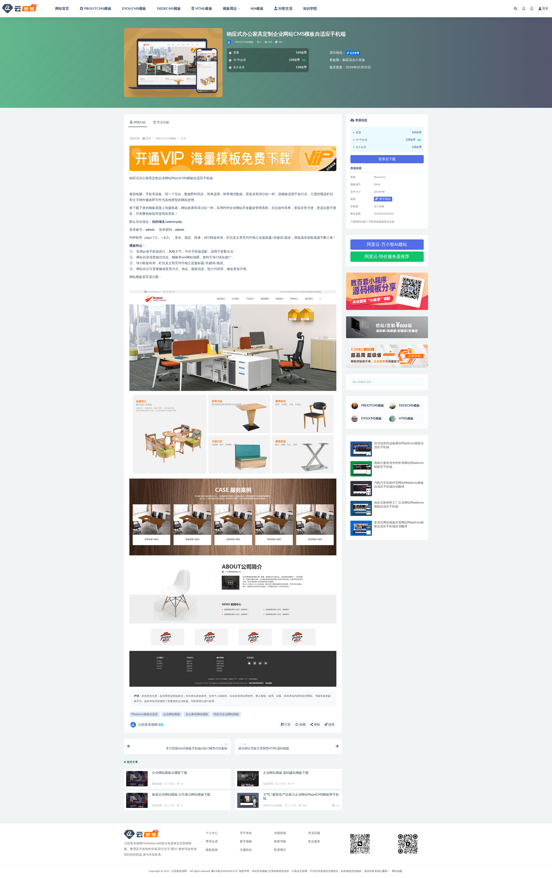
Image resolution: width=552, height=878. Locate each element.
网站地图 (397, 871)
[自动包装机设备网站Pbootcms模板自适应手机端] (361, 449)
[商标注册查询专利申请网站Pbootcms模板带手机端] (361, 468)
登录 (545, 8)
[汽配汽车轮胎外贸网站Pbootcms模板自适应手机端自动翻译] (361, 488)
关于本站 (246, 833)
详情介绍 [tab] (139, 122)
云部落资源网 (150, 724)
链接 (331, 724)
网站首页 (62, 8)
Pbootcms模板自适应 (144, 714)
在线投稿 (280, 833)
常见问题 (314, 833)
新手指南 (246, 841)
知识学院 (310, 8)
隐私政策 (212, 849)
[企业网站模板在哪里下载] (137, 778)
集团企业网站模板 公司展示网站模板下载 (181, 794)
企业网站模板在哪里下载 (169, 772)
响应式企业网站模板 (226, 714)
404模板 (257, 8)
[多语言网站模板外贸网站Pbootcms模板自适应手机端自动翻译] (361, 528)
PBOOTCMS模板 (97, 8)
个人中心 (212, 833)
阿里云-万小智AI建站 (387, 244)
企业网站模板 (171, 714)
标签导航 (280, 841)
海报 (316, 724)
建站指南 (157, 783)
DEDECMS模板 (169, 8)
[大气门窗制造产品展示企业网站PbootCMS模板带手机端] (248, 800)
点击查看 (354, 53)
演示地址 (384, 199)
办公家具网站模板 (197, 714)
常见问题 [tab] (163, 122)
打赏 (287, 724)
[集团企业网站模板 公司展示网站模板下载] (137, 800)
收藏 (302, 724)
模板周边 (230, 8)
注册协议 (246, 849)
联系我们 (280, 849)
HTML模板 (203, 8)
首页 (148, 138)
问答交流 (285, 8)
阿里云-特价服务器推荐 (387, 256)
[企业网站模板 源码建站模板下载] (248, 778)
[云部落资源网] (229, 42)
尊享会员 (212, 841)
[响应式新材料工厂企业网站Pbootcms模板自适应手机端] (361, 508)
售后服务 (314, 841)
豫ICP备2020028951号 (224, 871)
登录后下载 (387, 159)
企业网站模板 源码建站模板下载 (286, 772)
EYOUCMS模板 (134, 8)
